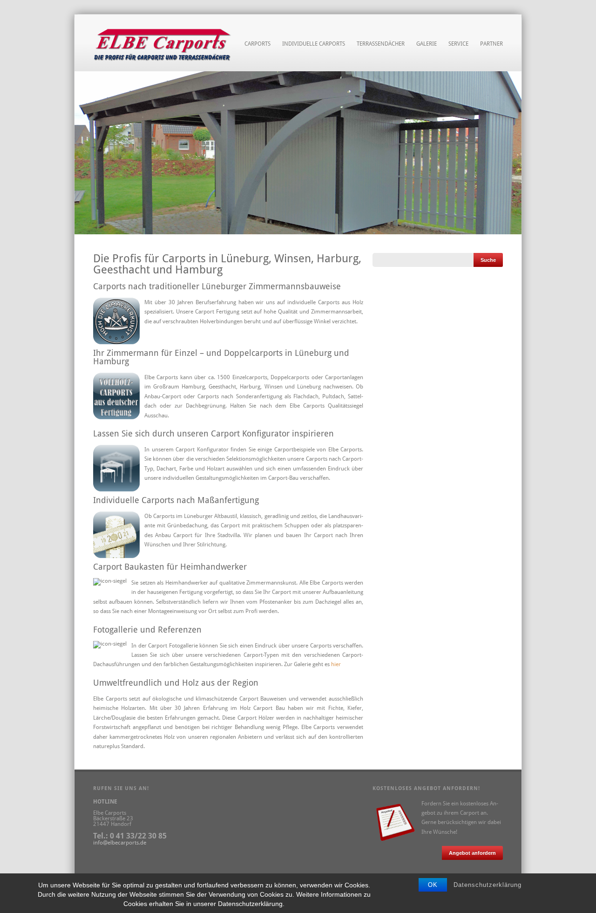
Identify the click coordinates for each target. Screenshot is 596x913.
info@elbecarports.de (119, 842)
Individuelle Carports (313, 42)
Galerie (426, 44)
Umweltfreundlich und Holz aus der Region (175, 683)
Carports (257, 42)
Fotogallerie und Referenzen (147, 629)
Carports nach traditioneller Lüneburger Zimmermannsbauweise (217, 286)
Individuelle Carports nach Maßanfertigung (176, 500)
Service (458, 42)
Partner (491, 44)
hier (336, 664)
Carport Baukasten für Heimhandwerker (170, 567)
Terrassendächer (381, 44)
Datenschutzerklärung (488, 884)
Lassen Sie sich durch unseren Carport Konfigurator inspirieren (213, 433)
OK (433, 884)
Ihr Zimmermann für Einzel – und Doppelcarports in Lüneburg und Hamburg (221, 357)
